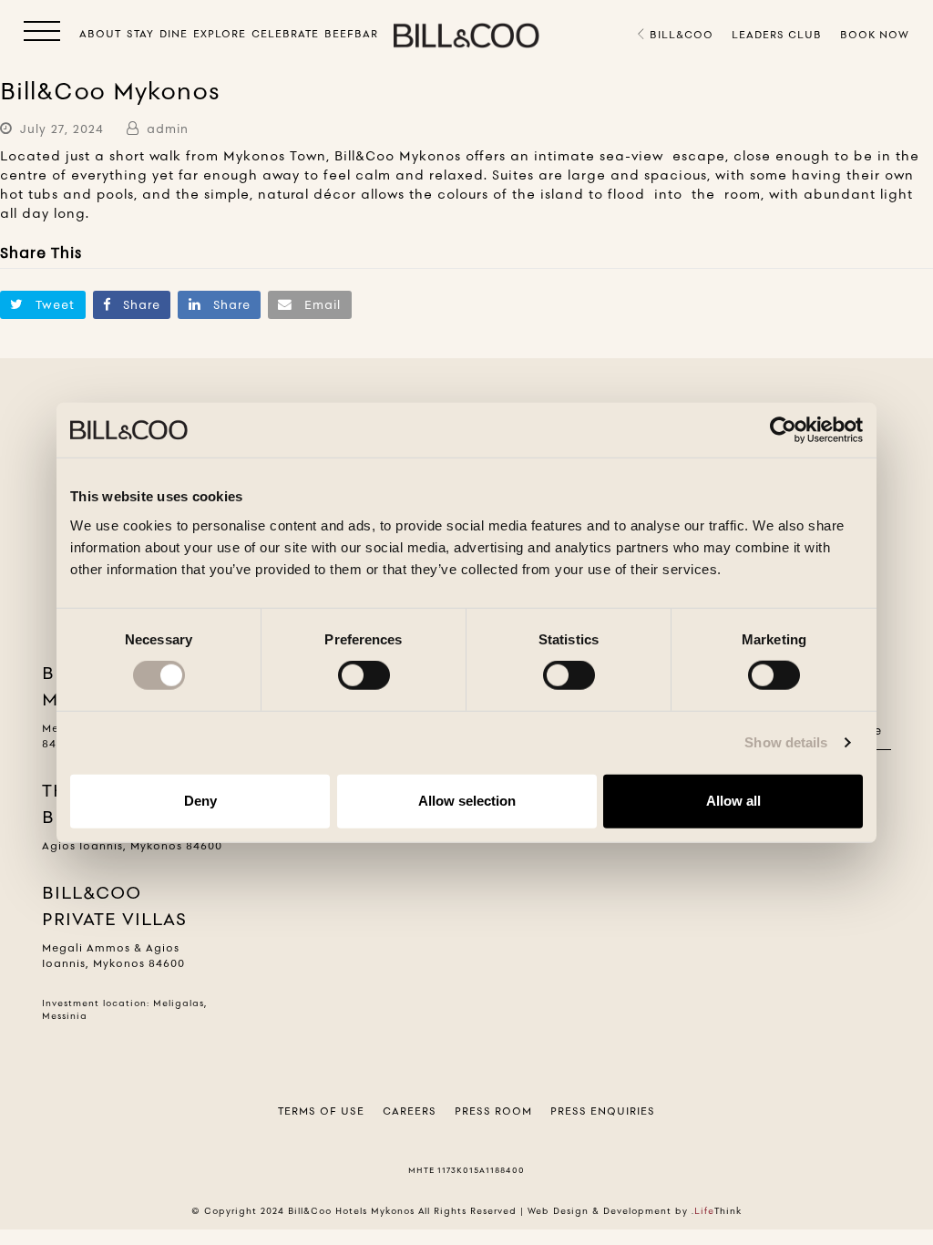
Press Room (493, 1111)
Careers (409, 1111)
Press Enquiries (602, 1111)
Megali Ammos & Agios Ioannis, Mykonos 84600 (113, 956)
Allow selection (467, 800)
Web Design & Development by (635, 1211)
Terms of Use (321, 1111)
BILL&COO (679, 34)
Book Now (874, 34)
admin (168, 128)
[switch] (364, 675)
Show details (785, 742)
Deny (200, 800)
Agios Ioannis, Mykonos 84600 (132, 846)
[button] (42, 34)
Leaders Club (777, 34)
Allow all (733, 800)
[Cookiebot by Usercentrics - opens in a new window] (783, 430)
